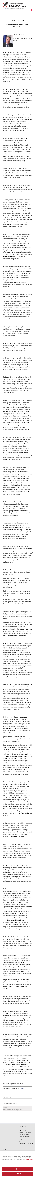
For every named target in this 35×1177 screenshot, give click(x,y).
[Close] (33, 1154)
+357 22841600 (26, 1136)
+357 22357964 (25, 1138)
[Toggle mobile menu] (31, 10)
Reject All (17, 1169)
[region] (17, 1164)
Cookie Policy (29, 1159)
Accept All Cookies (17, 1174)
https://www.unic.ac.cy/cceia (26, 1143)
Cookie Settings (17, 1164)
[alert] (17, 1108)
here (22, 1088)
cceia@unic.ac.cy (26, 1140)
